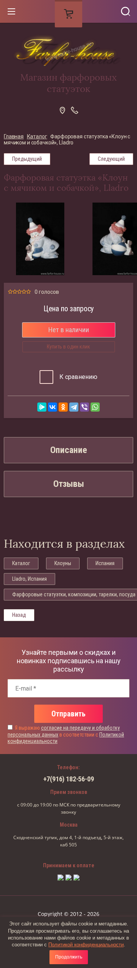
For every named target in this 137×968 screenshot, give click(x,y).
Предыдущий (27, 159)
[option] (40, 239)
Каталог (21, 563)
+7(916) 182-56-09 (68, 779)
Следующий (111, 159)
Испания (105, 563)
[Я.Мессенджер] (41, 407)
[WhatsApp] (95, 407)
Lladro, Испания (29, 579)
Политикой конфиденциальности (86, 944)
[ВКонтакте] (52, 407)
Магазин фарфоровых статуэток (68, 83)
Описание (68, 450)
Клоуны (62, 563)
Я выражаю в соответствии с (66, 734)
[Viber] (84, 407)
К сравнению (77, 376)
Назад (19, 615)
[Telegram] (73, 407)
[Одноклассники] (63, 407)
